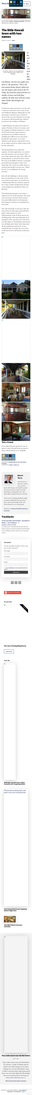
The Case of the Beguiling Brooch (15, 646)
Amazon (13, 508)
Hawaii (11, 464)
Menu (27, 4)
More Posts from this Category (16, 1081)
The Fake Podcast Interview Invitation (13, 926)
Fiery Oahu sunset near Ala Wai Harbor (16, 1055)
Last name (7, 556)
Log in (23, 1091)
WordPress (18, 1091)
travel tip (16, 464)
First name (7, 551)
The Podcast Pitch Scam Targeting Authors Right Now (15, 910)
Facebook (6, 510)
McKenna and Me (13, 462)
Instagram (25, 508)
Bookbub (18, 508)
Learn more (9, 651)
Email (5, 562)
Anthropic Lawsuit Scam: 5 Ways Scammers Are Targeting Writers (14, 783)
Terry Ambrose (8, 3)
